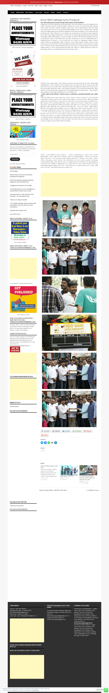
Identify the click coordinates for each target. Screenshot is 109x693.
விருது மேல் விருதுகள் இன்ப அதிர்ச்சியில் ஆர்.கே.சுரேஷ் (53, 490)
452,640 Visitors (14, 406)
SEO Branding (13, 171)
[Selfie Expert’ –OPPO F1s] (69, 470)
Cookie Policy (35, 690)
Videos (41, 5)
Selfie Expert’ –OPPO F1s (67, 476)
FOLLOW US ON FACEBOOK (18, 411)
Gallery (36, 5)
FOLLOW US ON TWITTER (18, 502)
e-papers (24, 5)
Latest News (16, 167)
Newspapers (18, 5)
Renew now (58, 2)
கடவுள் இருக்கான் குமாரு (93, 490)
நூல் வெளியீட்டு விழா (15, 214)
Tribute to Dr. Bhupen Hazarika (18, 200)
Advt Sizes (31, 5)
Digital (45, 5)
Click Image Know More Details (21, 377)
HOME (12, 5)
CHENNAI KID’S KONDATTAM (18, 210)
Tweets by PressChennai (16, 505)
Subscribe (15, 159)
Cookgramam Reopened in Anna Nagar (21, 185)
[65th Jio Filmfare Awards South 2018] (50, 472)
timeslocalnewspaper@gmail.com (19, 612)
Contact (50, 5)
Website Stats (15, 403)
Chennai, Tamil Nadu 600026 (18, 608)
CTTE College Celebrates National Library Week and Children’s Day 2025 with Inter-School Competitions (23, 205)
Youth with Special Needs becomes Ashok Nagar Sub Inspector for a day (86, 477)
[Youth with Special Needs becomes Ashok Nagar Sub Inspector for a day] (88, 470)
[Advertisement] (69, 67)
